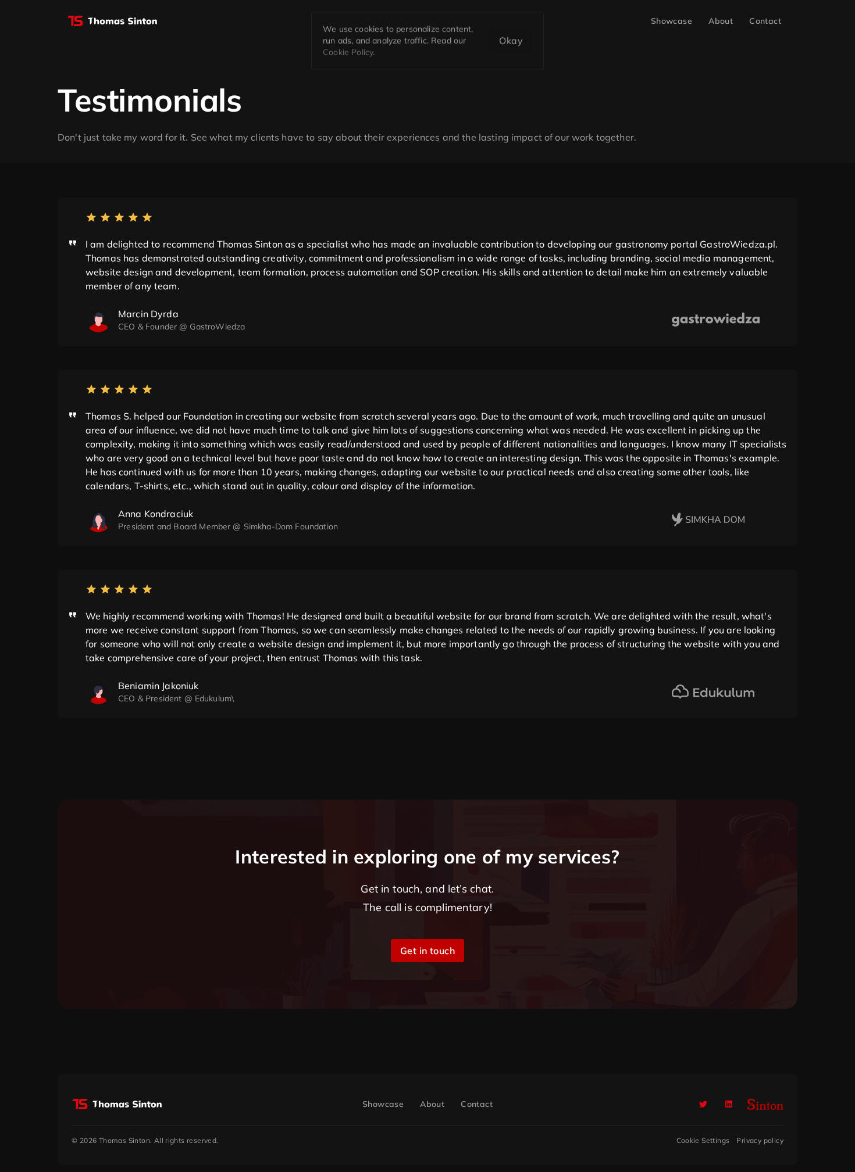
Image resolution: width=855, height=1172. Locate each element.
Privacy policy (759, 1140)
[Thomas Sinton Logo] (112, 21)
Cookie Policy (348, 52)
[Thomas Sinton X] (703, 1104)
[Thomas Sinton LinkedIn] (728, 1104)
